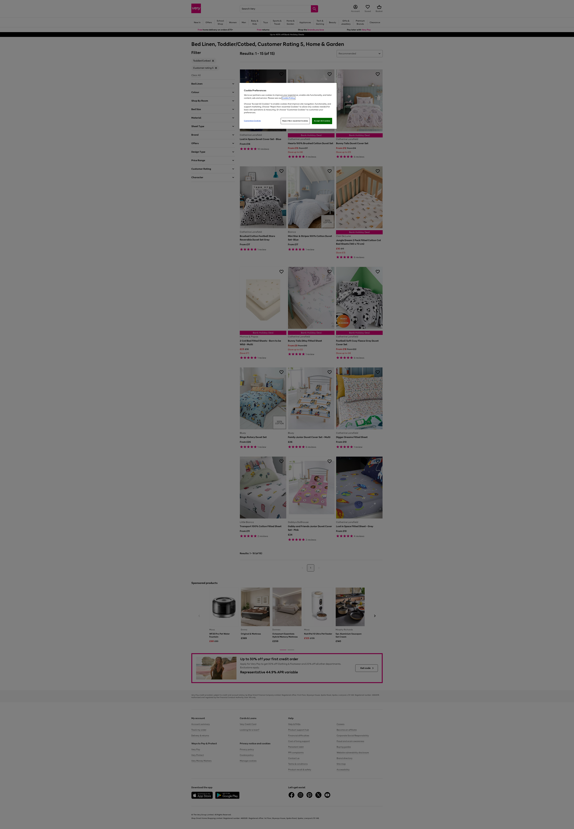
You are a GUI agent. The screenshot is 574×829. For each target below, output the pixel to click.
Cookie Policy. (288, 98)
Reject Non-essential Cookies (295, 121)
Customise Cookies (252, 120)
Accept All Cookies (322, 121)
